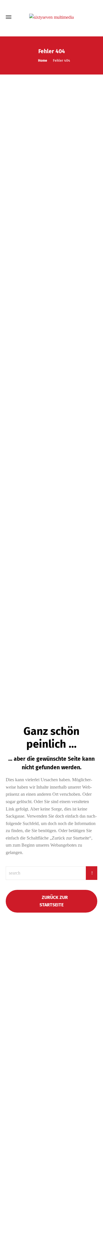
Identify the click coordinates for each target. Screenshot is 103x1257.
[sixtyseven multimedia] (51, 17)
